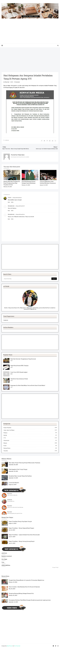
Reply (9, 202)
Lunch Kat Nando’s (14, 482)
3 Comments (17, 82)
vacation (30, 450)
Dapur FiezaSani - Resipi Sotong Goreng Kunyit (22, 541)
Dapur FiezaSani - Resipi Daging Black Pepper (21, 528)
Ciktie (9, 197)
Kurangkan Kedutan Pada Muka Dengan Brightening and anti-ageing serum (30, 600)
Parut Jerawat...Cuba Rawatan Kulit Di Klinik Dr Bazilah (24, 587)
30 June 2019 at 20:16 (20, 214)
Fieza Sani (7, 82)
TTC (30, 437)
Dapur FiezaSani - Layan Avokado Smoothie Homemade (24, 534)
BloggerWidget (55, 567)
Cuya (3, 562)
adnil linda (9, 499)
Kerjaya (30, 432)
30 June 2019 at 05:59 (20, 206)
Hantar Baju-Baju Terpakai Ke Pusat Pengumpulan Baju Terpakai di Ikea (12, 183)
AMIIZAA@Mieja (6, 565)
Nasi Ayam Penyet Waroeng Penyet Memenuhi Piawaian (24, 462)
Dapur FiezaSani (30, 427)
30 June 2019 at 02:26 (17, 197)
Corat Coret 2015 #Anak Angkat (18, 372)
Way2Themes (10, 645)
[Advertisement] (30, 29)
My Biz (30, 435)
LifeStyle (7, 140)
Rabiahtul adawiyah (7, 556)
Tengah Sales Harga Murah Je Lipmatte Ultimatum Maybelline (26, 580)
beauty (30, 443)
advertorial (30, 440)
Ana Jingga (4, 559)
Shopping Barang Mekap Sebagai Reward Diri (21, 593)
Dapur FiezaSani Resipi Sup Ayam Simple (20, 521)
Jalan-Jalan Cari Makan (30, 430)
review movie (30, 448)
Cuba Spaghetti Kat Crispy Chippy (18, 469)
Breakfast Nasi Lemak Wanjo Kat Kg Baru (20, 476)
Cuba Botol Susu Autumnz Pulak (19, 379)
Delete (12, 202)
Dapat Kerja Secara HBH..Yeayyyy (19, 365)
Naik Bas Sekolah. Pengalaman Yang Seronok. (23, 359)
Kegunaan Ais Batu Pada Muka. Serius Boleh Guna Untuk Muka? (27, 385)
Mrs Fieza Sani (17, 645)
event (30, 445)
